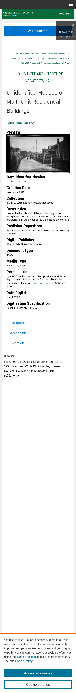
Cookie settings (27, 656)
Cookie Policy (24, 661)
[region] (38, 663)
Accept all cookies (38, 673)
